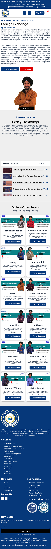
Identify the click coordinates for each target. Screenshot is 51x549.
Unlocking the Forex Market (25, 170)
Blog (20, 2)
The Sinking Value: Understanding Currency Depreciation (28, 196)
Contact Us (13, 2)
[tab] (25, 169)
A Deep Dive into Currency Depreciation (27, 189)
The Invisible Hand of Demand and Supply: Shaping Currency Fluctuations (27, 183)
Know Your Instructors (31, 2)
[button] (24, 13)
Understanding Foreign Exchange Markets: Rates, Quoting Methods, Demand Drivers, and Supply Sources (27, 176)
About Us (4, 2)
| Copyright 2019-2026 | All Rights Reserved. (24, 545)
